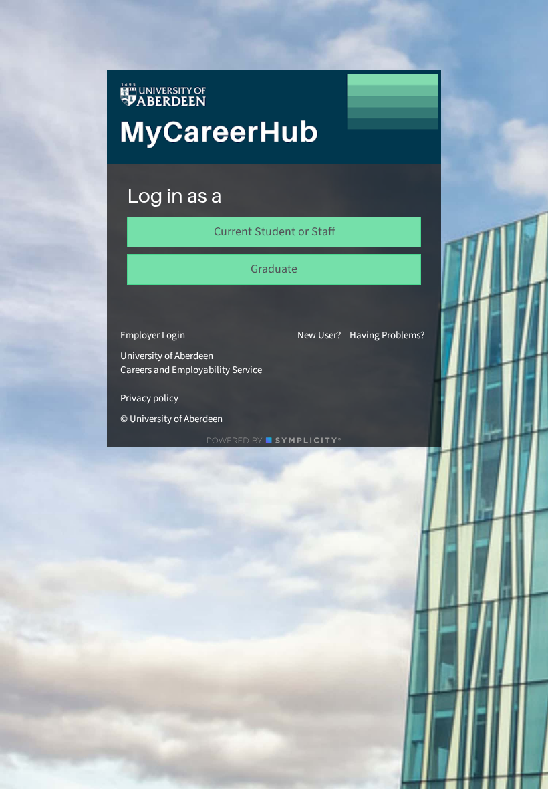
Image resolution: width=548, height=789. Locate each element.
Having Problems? (387, 335)
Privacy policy (149, 398)
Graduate (274, 269)
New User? (319, 335)
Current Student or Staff (274, 231)
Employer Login (152, 335)
